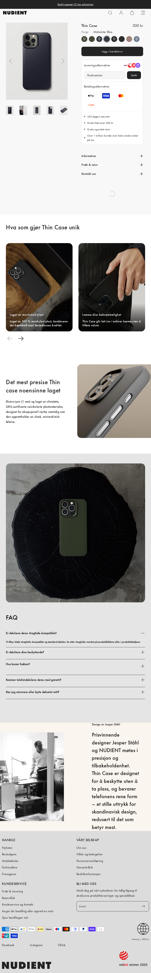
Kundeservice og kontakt (17, 904)
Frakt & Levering (12, 891)
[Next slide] (21, 338)
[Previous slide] (10, 338)
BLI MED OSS (86, 884)
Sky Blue (137, 39)
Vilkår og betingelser (89, 854)
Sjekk (134, 75)
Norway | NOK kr (140, 939)
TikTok (61, 945)
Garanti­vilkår (84, 867)
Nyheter (7, 848)
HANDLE (8, 840)
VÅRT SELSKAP (87, 840)
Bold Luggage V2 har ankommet (75, 4)
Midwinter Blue (99, 39)
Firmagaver (9, 874)
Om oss (81, 848)
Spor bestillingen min (15, 918)
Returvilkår (8, 898)
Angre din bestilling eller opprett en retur (28, 911)
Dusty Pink (129, 39)
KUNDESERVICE (14, 884)
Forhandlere (9, 867)
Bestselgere (9, 854)
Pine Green (84, 39)
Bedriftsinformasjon (88, 874)
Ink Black (114, 39)
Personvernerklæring (89, 861)
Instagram (36, 945)
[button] (110, 12)
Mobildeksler (10, 861)
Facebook (8, 945)
